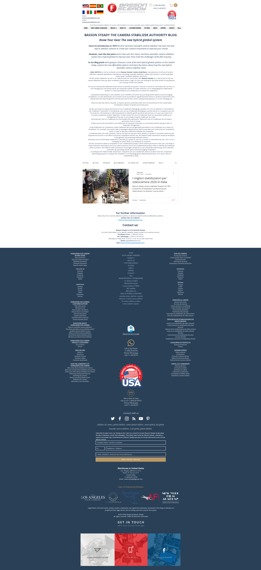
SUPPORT (131, 271)
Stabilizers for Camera (88, 369)
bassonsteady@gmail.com (91, 18)
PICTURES (131, 266)
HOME (131, 253)
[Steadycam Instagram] (126, 418)
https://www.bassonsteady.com (130, 220)
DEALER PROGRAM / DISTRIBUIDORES (131, 278)
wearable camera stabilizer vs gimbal (131, 296)
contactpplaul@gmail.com (91, 22)
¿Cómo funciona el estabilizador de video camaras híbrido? (180, 336)
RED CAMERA (131, 288)
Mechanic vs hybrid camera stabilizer (131, 299)
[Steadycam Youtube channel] (140, 418)
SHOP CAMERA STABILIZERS (131, 255)
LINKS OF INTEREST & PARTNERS (131, 294)
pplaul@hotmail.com (133, 241)
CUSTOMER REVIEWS (131, 263)
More (161, 163)
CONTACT (131, 273)
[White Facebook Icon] (164, 550)
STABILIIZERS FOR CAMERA (80, 302)
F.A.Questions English (131, 281)
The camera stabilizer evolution (130, 301)
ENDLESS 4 (130, 258)
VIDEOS (131, 268)
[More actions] (174, 173)
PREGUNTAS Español (131, 283)
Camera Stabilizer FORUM (131, 286)
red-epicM (106, 163)
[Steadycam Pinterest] (147, 418)
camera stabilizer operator (131, 304)
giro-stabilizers (119, 163)
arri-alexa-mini (133, 163)
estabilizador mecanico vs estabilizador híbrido (180, 338)
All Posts (86, 163)
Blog (131, 276)
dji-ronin (96, 163)
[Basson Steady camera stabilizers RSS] (133, 418)
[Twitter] (112, 418)
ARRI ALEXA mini (131, 291)
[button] (173, 5)
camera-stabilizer (149, 163)
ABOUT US (130, 260)
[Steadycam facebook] (119, 418)
